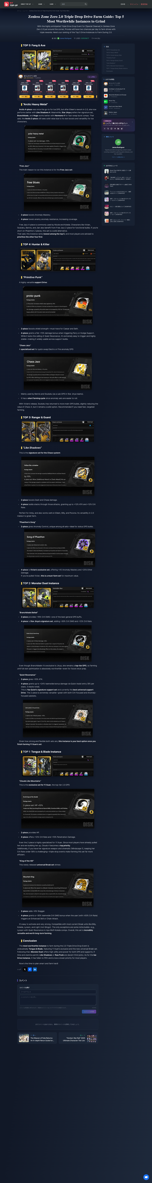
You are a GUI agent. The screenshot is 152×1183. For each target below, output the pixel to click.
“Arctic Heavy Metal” (112, 52)
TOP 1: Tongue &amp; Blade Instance (117, 68)
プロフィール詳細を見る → (118, 157)
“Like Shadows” (110, 63)
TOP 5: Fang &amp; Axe (113, 50)
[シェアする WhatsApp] (111, 128)
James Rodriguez (118, 147)
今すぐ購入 (25, 96)
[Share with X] (25, 969)
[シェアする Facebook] (104, 128)
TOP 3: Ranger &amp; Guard (114, 60)
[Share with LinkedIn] (35, 969)
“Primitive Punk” (111, 58)
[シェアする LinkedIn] (118, 128)
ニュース (25, 11)
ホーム (19, 11)
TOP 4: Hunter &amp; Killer (114, 55)
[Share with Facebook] (30, 969)
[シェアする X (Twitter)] (108, 128)
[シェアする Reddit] (121, 128)
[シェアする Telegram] (114, 128)
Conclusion (109, 71)
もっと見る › (92, 77)
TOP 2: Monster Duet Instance (115, 66)
